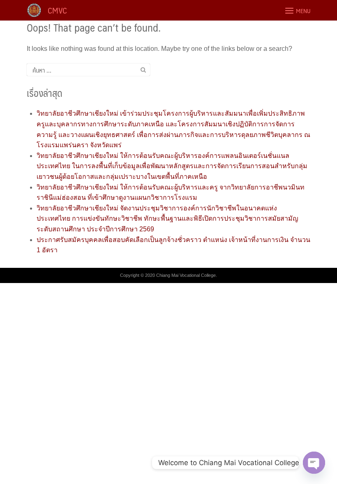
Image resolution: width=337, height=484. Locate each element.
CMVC (57, 10)
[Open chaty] (314, 463)
